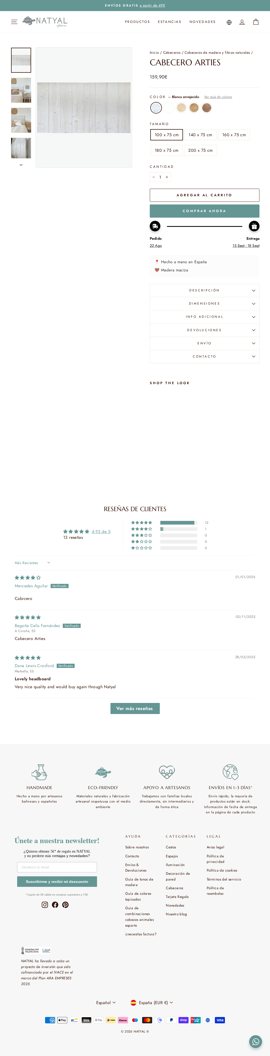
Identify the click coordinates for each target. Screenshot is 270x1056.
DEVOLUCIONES (204, 330)
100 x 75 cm (167, 135)
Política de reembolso (215, 890)
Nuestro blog (176, 914)
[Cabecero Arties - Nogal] (153, 462)
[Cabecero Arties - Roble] (160, 456)
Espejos (172, 856)
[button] (142, 523)
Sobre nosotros (137, 847)
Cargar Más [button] (135, 708)
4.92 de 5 (101, 532)
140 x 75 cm (200, 135)
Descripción (204, 290)
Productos (137, 21)
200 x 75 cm (200, 150)
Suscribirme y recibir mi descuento (57, 881)
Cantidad (162, 166)
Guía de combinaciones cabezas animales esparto (139, 916)
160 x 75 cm (234, 135)
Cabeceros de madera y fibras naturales (217, 52)
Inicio (154, 52)
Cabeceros (172, 52)
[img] (28, 578)
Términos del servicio (224, 879)
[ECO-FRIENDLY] (103, 772)
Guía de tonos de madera (139, 882)
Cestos (171, 847)
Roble (194, 107)
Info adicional (204, 316)
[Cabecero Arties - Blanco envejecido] (153, 450)
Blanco (168, 107)
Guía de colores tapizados (138, 896)
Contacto (132, 856)
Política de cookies (222, 870)
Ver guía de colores (218, 96)
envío (204, 343)
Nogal (206, 107)
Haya (181, 107)
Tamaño (159, 123)
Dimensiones (204, 303)
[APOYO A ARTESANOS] (167, 772)
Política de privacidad (216, 858)
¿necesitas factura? (141, 934)
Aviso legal (215, 847)
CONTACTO (204, 356)
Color (191, 96)
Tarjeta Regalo (177, 896)
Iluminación (175, 864)
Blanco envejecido (156, 107)
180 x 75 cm (166, 150)
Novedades (203, 21)
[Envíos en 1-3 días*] (231, 772)
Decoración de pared (178, 876)
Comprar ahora (204, 210)
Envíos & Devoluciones (136, 867)
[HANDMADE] (40, 772)
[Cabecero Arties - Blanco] (160, 450)
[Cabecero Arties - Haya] (153, 456)
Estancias (169, 21)
